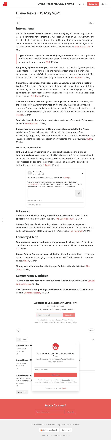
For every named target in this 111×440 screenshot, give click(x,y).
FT (17, 248)
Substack (45, 435)
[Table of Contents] (2, 220)
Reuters (79, 46)
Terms (63, 425)
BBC (48, 62)
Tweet (48, 165)
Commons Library (32, 293)
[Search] (79, 4)
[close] (76, 344)
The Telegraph (76, 231)
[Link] (13, 28)
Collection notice (73, 425)
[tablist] (22, 339)
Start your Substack (49, 430)
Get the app (66, 430)
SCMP (87, 46)
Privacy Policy (72, 382)
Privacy (57, 425)
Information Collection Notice (54, 382)
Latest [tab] (24, 339)
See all (20, 392)
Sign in (104, 4)
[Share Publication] (84, 4)
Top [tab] (18, 339)
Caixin (26, 261)
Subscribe (93, 4)
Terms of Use (66, 380)
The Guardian (31, 123)
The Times (36, 96)
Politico (19, 115)
